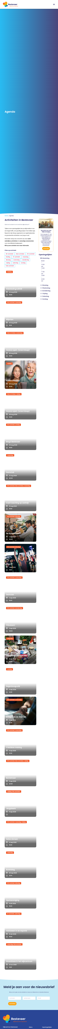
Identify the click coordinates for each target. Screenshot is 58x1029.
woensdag (16, 260)
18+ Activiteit (9, 254)
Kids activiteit (10, 266)
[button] (54, 4)
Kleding (8, 257)
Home (6, 215)
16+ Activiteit (30, 254)
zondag (23, 263)
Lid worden (46, 248)
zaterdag (15, 263)
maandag (25, 257)
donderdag (25, 260)
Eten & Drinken (20, 254)
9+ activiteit (16, 257)
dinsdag (8, 260)
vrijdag (8, 263)
